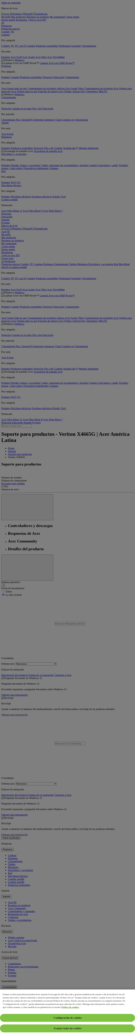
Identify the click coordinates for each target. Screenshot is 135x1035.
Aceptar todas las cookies (67, 1028)
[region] (67, 1012)
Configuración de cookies (68, 1017)
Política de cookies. (70, 1007)
